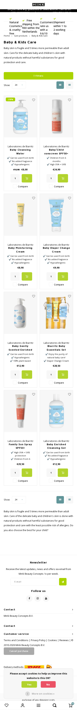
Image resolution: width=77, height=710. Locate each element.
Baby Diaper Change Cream (56, 249)
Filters (39, 75)
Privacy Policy (38, 640)
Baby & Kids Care (39, 35)
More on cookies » (43, 693)
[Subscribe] (63, 581)
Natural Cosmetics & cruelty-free (15, 27)
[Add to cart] (27, 178)
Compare (23, 186)
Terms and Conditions (16, 640)
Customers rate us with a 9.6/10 (46, 27)
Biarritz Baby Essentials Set (56, 347)
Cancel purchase (19, 651)
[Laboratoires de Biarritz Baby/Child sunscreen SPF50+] (56, 116)
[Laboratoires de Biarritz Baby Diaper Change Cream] (56, 215)
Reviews (64, 640)
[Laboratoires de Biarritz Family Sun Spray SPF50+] (20, 411)
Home (7, 35)
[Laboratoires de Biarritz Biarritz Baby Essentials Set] (56, 313)
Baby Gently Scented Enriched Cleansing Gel (20, 348)
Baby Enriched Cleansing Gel (56, 446)
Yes (29, 684)
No (48, 684)
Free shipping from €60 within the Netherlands (31, 26)
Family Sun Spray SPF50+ (20, 446)
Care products (20, 35)
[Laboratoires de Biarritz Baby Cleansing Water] (20, 116)
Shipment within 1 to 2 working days (60, 27)
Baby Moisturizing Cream (20, 249)
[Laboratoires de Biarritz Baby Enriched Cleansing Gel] (56, 411)
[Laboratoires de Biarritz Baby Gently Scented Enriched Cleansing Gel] (20, 313)
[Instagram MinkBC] (37, 598)
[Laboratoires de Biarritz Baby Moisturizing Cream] (20, 215)
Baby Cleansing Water (20, 151)
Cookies (52, 640)
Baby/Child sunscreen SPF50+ (56, 151)
